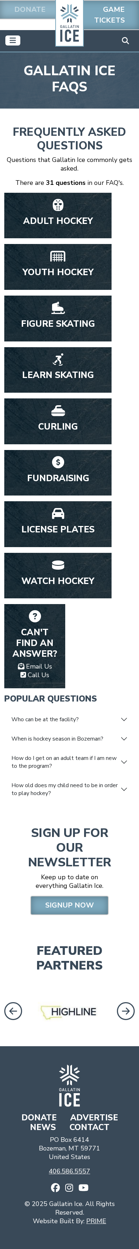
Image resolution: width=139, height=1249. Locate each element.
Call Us (37, 675)
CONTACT (89, 1127)
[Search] (125, 41)
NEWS (44, 1127)
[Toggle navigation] (12, 40)
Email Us (38, 666)
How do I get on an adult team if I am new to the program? (64, 762)
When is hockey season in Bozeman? (57, 739)
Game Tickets (109, 15)
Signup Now (69, 905)
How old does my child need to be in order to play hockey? (64, 789)
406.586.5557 (69, 1171)
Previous (11, 1010)
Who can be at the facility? (45, 719)
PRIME (96, 1221)
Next (126, 1010)
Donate (30, 9)
